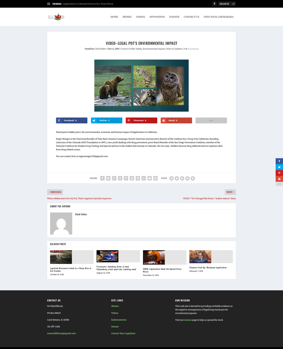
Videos (140, 17)
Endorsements (118, 319)
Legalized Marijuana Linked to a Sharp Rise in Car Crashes (70, 269)
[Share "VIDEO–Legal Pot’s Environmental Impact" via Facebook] (102, 178)
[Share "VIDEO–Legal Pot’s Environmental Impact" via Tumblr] (120, 178)
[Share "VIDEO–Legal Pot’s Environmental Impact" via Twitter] (108, 178)
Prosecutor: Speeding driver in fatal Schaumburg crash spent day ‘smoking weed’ (116, 268)
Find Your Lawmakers (219, 17)
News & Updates (174, 48)
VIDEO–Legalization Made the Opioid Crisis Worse (162, 270)
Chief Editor (100, 48)
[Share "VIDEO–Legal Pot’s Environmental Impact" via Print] (155, 178)
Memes (127, 17)
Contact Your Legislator (123, 333)
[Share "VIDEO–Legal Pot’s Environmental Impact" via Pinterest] (126, 178)
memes (188, 320)
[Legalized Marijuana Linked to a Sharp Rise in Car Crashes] (61, 257)
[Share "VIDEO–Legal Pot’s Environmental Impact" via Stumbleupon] (144, 178)
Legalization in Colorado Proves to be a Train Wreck (88, 4)
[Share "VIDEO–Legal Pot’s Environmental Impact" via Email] (150, 178)
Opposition (157, 17)
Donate (174, 17)
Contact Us (191, 17)
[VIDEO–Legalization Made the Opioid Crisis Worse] (154, 257)
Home (114, 17)
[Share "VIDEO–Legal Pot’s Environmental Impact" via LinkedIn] (132, 178)
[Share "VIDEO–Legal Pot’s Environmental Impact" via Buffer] (138, 178)
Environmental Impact (154, 48)
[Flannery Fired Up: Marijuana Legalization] (200, 256)
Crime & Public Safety (131, 48)
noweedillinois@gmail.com (61, 333)
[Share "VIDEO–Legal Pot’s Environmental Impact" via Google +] (114, 178)
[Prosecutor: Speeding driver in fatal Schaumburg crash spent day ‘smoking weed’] (107, 256)
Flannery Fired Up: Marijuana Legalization (208, 267)
